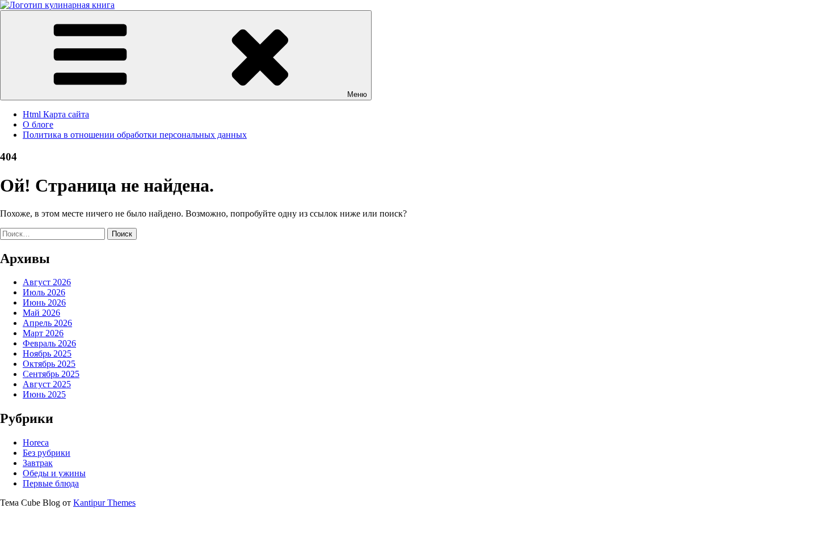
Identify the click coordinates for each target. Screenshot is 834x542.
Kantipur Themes (104, 502)
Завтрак (38, 463)
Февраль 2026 (49, 343)
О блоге (38, 124)
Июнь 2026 (44, 302)
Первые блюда (51, 483)
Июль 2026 (44, 292)
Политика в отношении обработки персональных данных (135, 134)
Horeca (36, 442)
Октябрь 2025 (49, 364)
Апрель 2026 (47, 323)
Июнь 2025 (44, 394)
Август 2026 (47, 282)
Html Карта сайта (56, 114)
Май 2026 (41, 312)
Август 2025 (47, 384)
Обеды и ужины (54, 473)
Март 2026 (43, 333)
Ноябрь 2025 (47, 353)
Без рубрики (46, 453)
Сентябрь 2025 (51, 374)
